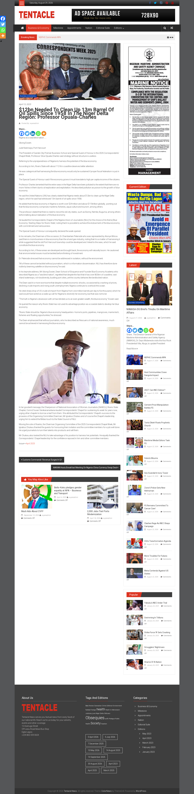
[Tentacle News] (22, 28)
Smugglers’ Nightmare (154, 647)
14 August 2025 (113, 750)
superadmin (46, 515)
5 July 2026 (110, 737)
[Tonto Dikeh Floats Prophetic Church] (135, 425)
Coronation (98, 706)
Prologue (112, 719)
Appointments (74, 28)
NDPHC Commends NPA (50, 37)
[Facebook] (21, 133)
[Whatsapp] (38, 133)
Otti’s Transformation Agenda (157, 541)
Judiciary (88, 713)
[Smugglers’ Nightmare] (135, 649)
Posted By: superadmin (30, 123)
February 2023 (148, 747)
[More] (43, 133)
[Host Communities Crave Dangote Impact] (135, 374)
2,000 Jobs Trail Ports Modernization (98, 513)
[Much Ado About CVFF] (36, 496)
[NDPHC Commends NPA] (135, 359)
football (88, 710)
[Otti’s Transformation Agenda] (135, 543)
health (101, 709)
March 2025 (109, 770)
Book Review (89, 706)
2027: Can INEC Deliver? (154, 390)
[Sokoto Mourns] (135, 460)
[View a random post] (171, 27)
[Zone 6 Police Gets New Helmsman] (135, 490)
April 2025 (30, 443)
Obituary (107, 713)
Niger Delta (100, 713)
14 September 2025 (96, 757)
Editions (118, 28)
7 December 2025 (96, 744)
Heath (108, 710)
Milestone (58, 28)
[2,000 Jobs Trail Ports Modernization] (102, 496)
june (93, 713)
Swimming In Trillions (153, 617)
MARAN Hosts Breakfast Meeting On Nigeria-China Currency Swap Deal (85, 467)
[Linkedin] (32, 133)
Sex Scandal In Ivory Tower (156, 473)
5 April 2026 (93, 737)
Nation (88, 28)
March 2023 (147, 743)
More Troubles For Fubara (155, 556)
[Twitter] (27, 133)
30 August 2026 (95, 764)
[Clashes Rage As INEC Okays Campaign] (135, 525)
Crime (104, 706)
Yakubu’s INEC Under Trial (155, 603)
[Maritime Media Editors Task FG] (135, 442)
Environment (117, 706)
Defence (109, 706)
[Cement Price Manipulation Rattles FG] (135, 407)
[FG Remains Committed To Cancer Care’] (135, 508)
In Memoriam (115, 710)
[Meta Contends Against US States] (135, 573)
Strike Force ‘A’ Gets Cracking (157, 632)
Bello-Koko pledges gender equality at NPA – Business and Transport (68, 490)
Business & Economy (38, 28)
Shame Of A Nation (153, 662)
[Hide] (1, 41)
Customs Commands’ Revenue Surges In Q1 (42, 460)
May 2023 (146, 734)
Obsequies (94, 717)
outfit (107, 719)
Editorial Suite (103, 28)
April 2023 (113, 764)
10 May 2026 (93, 750)
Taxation (104, 724)
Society (96, 723)
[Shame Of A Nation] (135, 664)
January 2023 (148, 752)
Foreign (93, 710)
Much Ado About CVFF (32, 511)
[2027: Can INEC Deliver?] (135, 392)
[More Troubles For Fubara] (135, 558)
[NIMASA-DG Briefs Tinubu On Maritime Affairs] (149, 288)
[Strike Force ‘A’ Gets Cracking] (135, 634)
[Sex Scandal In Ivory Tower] (135, 475)
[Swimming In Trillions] (135, 620)
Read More (132, 348)
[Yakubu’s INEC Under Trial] (135, 605)
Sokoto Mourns (151, 458)
